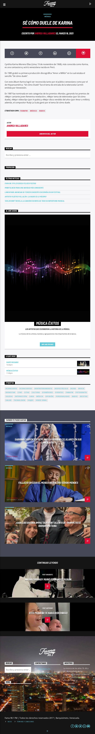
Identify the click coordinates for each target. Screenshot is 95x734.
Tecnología (19, 400)
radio (42, 111)
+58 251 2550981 (45, 673)
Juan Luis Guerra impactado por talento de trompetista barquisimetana (48, 524)
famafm (24, 111)
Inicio (10, 687)
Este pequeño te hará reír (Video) (48, 613)
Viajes (30, 400)
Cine (20, 392)
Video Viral (41, 400)
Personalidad (62, 396)
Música (47, 16)
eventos (59, 392)
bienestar (10, 392)
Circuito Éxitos (69, 686)
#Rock (81, 389)
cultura (36, 392)
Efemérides (47, 392)
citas (26, 392)
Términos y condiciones (25, 721)
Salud (8, 400)
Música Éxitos (12, 370)
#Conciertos (26, 389)
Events (10, 693)
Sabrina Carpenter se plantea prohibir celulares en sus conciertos (48, 441)
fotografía (81, 392)
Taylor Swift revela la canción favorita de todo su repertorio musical (34, 201)
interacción (21, 396)
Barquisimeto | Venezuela (49, 683)
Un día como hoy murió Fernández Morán (48, 579)
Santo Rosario (12, 362)
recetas (83, 396)
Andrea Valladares (45, 33)
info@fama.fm (44, 678)
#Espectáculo (61, 389)
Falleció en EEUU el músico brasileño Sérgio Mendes (48, 482)
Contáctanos (13, 696)
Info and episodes (47, 344)
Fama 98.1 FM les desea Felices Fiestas (20, 183)
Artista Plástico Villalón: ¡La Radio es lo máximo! (26, 196)
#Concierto (11, 389)
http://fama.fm (44, 669)
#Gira (73, 389)
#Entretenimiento (43, 389)
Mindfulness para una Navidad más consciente (24, 187)
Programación (13, 690)
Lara (31, 396)
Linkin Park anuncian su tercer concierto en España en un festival (32, 192)
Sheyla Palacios (12, 456)
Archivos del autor (47, 134)
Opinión (49, 396)
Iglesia (9, 396)
